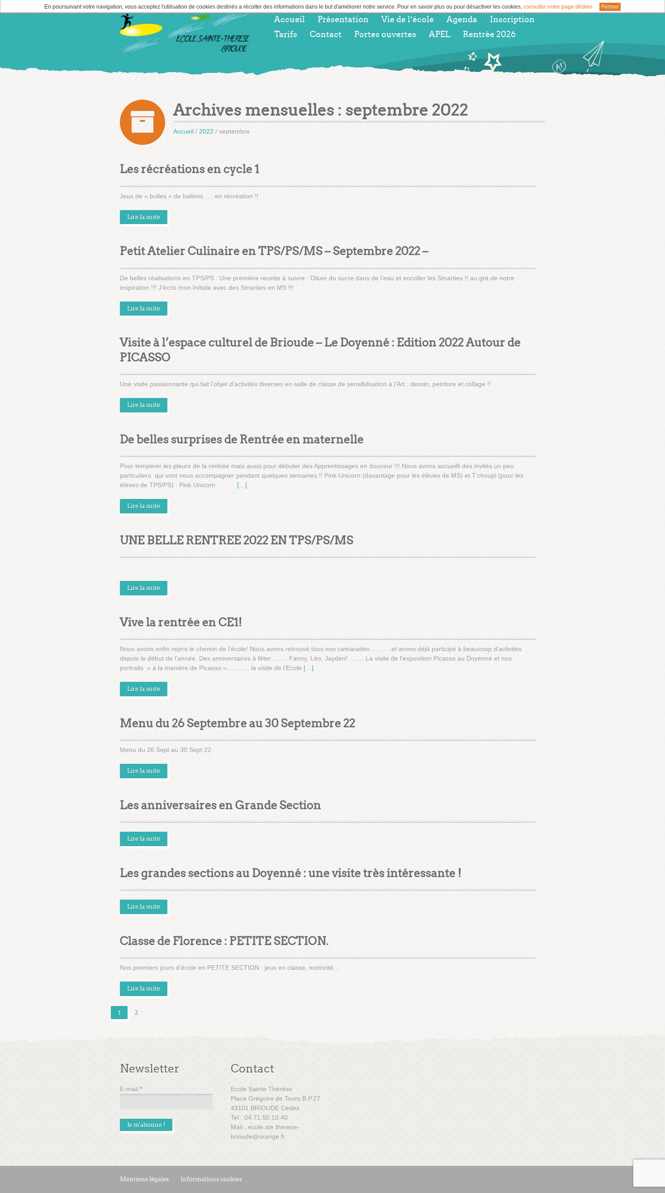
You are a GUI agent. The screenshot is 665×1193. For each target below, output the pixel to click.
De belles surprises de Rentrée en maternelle (242, 439)
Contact (326, 34)
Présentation (343, 19)
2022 (206, 131)
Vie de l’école (407, 19)
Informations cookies (211, 1179)
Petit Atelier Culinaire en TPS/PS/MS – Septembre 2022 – (274, 251)
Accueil (289, 19)
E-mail (131, 1088)
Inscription (512, 19)
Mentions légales (144, 1179)
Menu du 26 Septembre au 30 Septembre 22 (237, 723)
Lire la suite (143, 217)
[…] (242, 485)
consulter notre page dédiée (558, 7)
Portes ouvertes (385, 34)
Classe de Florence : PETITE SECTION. (224, 941)
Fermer (610, 7)
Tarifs (285, 34)
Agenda (461, 19)
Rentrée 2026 (489, 34)
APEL (439, 34)
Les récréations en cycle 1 (189, 169)
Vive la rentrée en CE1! (181, 622)
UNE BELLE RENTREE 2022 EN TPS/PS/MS (236, 540)
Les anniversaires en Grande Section (220, 805)
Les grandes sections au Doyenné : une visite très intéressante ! (290, 873)
